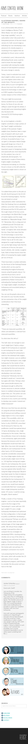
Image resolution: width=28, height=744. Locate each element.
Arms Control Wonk (14, 8)
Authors (17, 15)
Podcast (3, 15)
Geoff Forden (6, 24)
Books (10, 15)
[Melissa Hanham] (14, 660)
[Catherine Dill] (14, 650)
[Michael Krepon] (14, 671)
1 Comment (19, 24)
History (17, 583)
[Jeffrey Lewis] (14, 681)
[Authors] (14, 692)
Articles (24, 15)
